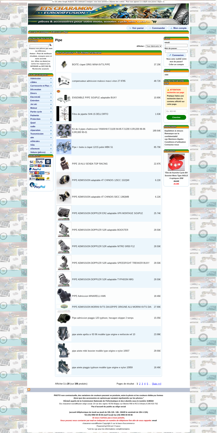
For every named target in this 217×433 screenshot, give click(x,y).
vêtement (35, 149)
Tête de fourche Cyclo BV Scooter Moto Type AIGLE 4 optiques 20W (176, 175)
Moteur (33, 108)
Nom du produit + (66, 52)
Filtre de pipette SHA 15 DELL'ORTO (90, 114)
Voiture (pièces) (37, 152)
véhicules (35, 141)
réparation (35, 130)
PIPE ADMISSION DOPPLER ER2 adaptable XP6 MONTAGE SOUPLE (107, 213)
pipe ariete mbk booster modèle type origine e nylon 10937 (100, 351)
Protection (35, 119)
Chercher (176, 117)
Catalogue (44, 32)
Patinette (34, 115)
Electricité (35, 97)
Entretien (34, 100)
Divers (33, 93)
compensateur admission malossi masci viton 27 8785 (98, 81)
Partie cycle (36, 112)
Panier (167, 70)
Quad (32, 123)
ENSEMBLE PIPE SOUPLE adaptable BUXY (94, 97)
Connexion (178, 55)
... (150, 383)
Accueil (33, 32)
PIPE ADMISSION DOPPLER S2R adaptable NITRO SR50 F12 (103, 246)
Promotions (169, 151)
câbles (33, 82)
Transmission (36, 134)
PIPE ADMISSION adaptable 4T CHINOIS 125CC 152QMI (100, 180)
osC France (115, 426)
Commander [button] (158, 28)
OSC (108, 426)
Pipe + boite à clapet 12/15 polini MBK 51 (92, 147)
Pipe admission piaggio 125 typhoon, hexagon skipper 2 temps (103, 318)
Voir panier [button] (138, 28)
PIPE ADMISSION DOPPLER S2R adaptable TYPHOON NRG (103, 279)
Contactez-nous (172, 145)
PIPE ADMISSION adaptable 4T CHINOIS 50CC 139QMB (100, 197)
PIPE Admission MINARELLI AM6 (89, 296)
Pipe (66, 32)
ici (163, 2)
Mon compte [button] (179, 28)
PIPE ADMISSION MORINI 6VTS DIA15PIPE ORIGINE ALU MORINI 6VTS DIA (111, 307)
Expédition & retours (174, 131)
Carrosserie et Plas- (40, 86)
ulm (32, 137)
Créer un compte (176, 64)
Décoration (35, 89)
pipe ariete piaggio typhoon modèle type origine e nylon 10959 (102, 367)
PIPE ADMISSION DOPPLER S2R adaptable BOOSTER (100, 230)
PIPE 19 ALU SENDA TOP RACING (90, 163)
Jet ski (33, 104)
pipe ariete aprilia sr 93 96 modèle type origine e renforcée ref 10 (103, 334)
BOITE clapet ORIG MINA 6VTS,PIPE (91, 64)
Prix (78, 52)
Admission (56, 32)
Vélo (32, 145)
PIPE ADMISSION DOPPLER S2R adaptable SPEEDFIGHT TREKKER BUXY (111, 263)
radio (32, 126)
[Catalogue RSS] (28, 390)
